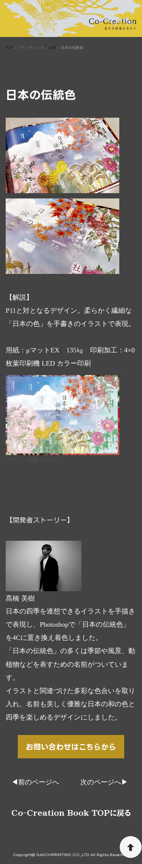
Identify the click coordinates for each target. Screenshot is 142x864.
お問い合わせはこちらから (71, 747)
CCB (52, 47)
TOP (9, 47)
